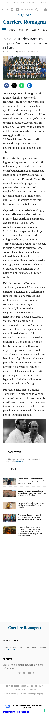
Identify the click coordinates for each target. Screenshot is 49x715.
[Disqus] (24, 582)
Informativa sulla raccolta (16, 711)
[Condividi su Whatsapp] (22, 85)
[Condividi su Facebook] (6, 85)
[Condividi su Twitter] (14, 85)
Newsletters (27, 9)
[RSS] (34, 673)
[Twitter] (7, 9)
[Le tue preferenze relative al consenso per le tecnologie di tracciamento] (44, 710)
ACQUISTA (24, 15)
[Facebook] (3, 9)
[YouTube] (17, 9)
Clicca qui (20, 461)
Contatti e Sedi (12, 686)
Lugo (4, 52)
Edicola (32, 689)
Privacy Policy (19, 689)
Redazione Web (15, 52)
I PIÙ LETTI (15, 469)
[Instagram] (12, 9)
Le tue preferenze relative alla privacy (27, 706)
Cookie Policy (37, 686)
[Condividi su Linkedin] (29, 85)
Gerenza (24, 686)
